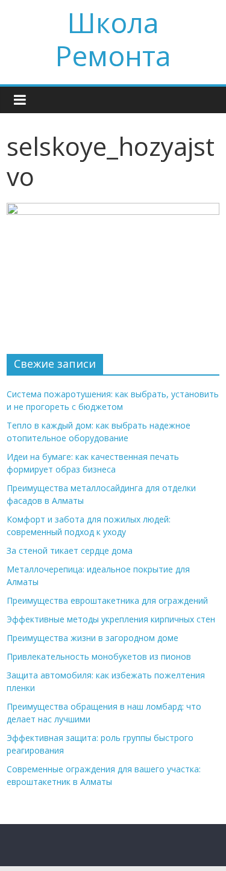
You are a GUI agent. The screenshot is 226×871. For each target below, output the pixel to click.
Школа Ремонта (113, 39)
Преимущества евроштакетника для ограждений (107, 600)
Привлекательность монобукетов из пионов (99, 656)
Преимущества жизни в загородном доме (92, 637)
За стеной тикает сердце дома (70, 550)
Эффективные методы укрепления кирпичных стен (111, 619)
